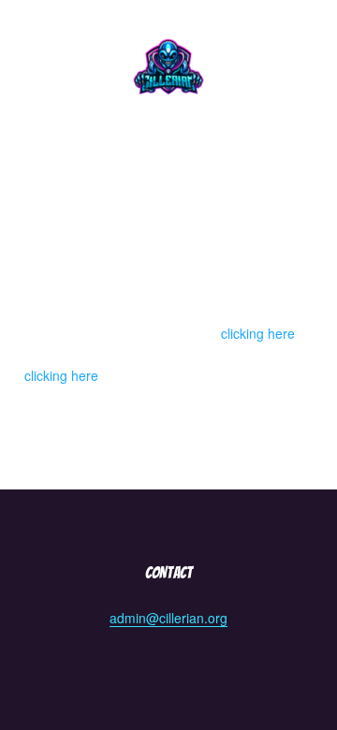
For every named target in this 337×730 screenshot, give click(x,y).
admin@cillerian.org (168, 617)
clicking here (258, 333)
